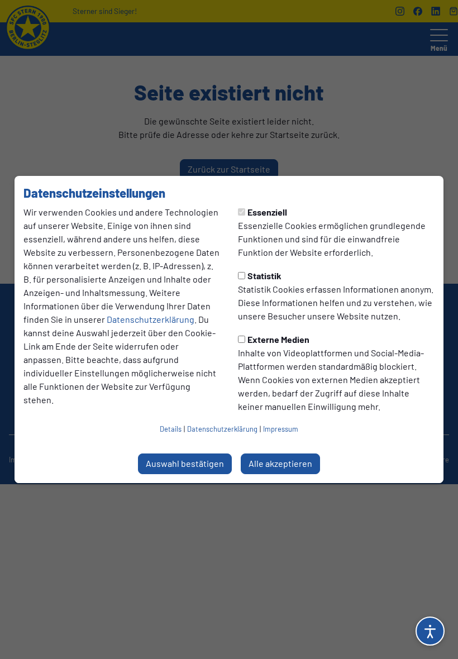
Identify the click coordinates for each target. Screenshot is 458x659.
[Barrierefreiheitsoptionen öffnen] (430, 631)
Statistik (264, 275)
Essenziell (267, 212)
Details (171, 428)
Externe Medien (278, 339)
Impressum (280, 428)
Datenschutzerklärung (150, 319)
